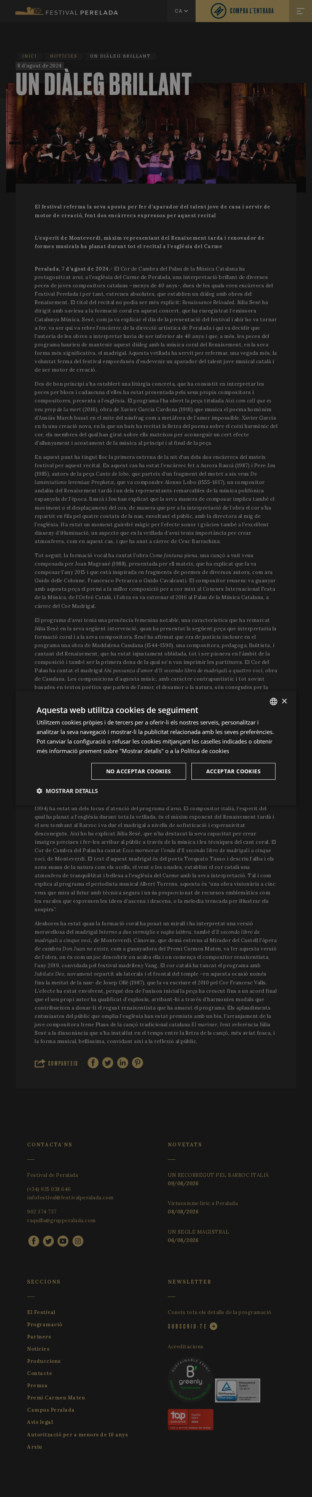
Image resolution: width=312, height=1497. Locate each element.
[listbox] (273, 701)
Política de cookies (205, 750)
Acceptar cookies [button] (233, 771)
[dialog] (156, 748)
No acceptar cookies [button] (138, 771)
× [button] (284, 701)
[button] (67, 790)
